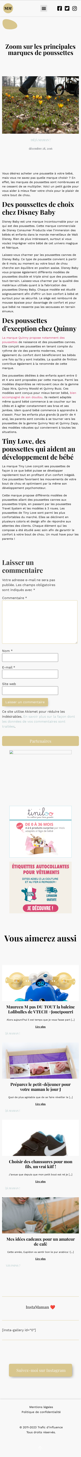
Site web (9, 684)
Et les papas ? (11, 1265)
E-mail (8, 667)
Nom (7, 651)
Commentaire (14, 598)
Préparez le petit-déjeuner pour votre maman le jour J (40, 1086)
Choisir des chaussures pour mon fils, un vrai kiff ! (40, 1164)
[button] (43, 8)
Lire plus (40, 1026)
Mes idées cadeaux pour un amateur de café (40, 1241)
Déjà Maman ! (40, 140)
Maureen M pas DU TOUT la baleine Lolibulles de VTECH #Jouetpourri (40, 1009)
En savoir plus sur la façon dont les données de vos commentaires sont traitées (38, 721)
